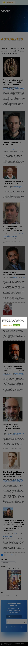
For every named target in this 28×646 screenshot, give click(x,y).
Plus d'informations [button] (7, 325)
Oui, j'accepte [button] (16, 325)
